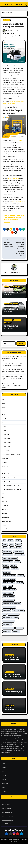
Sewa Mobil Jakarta (8, 621)
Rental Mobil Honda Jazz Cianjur (11, 489)
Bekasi (4, 411)
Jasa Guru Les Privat (8, 816)
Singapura (5, 505)
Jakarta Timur (6, 446)
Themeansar (13, 841)
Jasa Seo (5, 565)
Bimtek (5, 544)
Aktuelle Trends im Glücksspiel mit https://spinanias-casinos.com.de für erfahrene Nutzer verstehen (13, 378)
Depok (6, 286)
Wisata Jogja (6, 631)
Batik (3, 407)
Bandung (18, 540)
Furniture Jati (7, 551)
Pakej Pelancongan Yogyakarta (11, 603)
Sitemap (4, 791)
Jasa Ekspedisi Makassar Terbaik (11, 454)
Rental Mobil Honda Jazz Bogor (11, 485)
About (4, 787)
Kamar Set (6, 568)
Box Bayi (18, 544)
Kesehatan (5, 458)
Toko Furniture (7, 624)
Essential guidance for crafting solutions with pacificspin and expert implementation (14, 358)
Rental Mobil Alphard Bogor (10, 478)
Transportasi (8, 320)
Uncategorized (6, 521)
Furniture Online (7, 554)
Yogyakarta (16, 631)
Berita (4, 415)
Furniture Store (19, 554)
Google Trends (6, 804)
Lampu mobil (6, 572)
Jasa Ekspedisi (6, 450)
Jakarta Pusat (6, 438)
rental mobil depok (13, 178)
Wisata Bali (19, 628)
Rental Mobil (6, 20)
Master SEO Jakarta (8, 582)
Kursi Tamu (15, 568)
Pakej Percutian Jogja (9, 607)
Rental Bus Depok (9, 36)
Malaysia (4, 470)
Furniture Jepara (18, 551)
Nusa (10, 586)
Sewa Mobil (8, 322)
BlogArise (22, 839)
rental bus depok (19, 140)
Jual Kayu (13, 565)
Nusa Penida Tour (8, 593)
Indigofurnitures (7, 561)
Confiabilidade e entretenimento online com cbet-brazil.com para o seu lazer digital (13, 385)
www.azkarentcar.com (18, 201)
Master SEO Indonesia (9, 579)
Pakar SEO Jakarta (8, 600)
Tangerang (5, 509)
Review (21, 286)
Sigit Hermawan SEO (13, 30)
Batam (4, 403)
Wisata (4, 525)
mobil (4, 586)
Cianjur (5, 547)
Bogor (4, 423)
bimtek (4, 419)
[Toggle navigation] (2, 4)
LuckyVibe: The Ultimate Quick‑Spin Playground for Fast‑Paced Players (13, 676)
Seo (3, 497)
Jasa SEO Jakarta (7, 812)
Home (3, 763)
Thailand (4, 513)
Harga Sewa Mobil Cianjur (10, 558)
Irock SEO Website (13, 4)
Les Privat (5, 466)
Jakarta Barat (6, 434)
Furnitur (18, 547)
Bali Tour (10, 540)
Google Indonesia (6, 808)
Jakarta (15, 303)
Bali (3, 399)
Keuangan (5, 462)
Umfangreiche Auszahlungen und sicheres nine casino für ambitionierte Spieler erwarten (13, 371)
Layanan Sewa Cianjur (9, 575)
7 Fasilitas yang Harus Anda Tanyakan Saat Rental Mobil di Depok (14, 290)
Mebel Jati (20, 582)
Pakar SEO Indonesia (8, 596)
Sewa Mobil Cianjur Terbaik (10, 617)
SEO (4, 614)
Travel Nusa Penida (8, 628)
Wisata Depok (6, 529)
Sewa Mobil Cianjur (13, 614)
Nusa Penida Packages (9, 589)
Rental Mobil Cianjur (8, 482)
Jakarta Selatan (6, 442)
